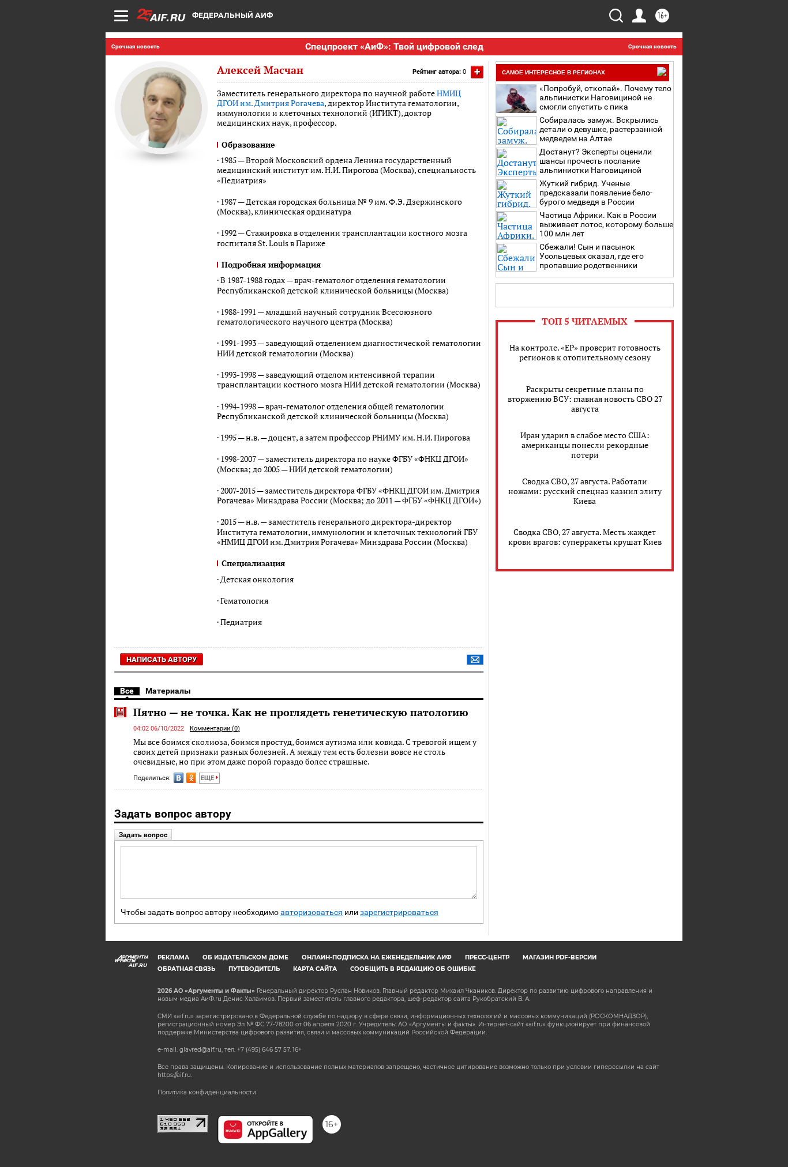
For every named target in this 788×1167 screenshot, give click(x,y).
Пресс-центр (487, 957)
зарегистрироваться (399, 912)
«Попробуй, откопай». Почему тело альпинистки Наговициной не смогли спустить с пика (605, 97)
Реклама (173, 957)
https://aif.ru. (174, 1075)
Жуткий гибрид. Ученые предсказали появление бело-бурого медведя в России (595, 192)
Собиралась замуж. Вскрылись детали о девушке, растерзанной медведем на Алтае (600, 129)
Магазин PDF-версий (559, 957)
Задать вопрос (143, 835)
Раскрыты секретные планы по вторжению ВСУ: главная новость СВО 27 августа (585, 398)
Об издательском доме (245, 957)
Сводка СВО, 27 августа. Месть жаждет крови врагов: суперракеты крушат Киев (585, 537)
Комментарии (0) (215, 728)
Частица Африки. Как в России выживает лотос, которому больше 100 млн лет (606, 224)
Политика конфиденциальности (206, 1092)
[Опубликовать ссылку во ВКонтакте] (178, 778)
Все (127, 690)
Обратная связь (186, 969)
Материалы (168, 690)
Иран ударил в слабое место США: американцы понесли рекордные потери (585, 445)
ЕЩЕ (208, 778)
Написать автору (161, 659)
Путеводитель (254, 969)
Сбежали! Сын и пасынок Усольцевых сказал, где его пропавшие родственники (591, 256)
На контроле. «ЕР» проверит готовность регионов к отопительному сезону (585, 352)
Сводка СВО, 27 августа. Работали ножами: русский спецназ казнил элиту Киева (585, 491)
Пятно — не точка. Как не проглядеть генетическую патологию (300, 712)
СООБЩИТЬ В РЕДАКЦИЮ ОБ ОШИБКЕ (413, 969)
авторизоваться (311, 912)
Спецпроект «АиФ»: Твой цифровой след (394, 46)
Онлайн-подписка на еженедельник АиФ (377, 957)
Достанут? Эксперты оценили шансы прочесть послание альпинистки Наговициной (595, 161)
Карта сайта (315, 969)
